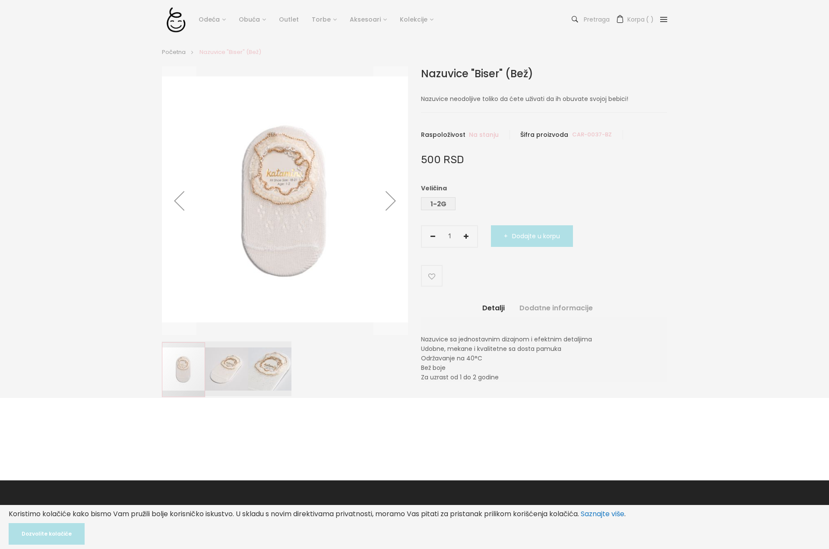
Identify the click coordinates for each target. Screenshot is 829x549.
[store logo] (176, 19)
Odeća (209, 19)
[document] (414, 527)
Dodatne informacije (556, 308)
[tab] (493, 311)
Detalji (493, 308)
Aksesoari (365, 19)
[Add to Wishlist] (432, 276)
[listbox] (544, 204)
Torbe (321, 19)
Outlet (289, 19)
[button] (179, 200)
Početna (174, 52)
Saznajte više (602, 514)
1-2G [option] (438, 203)
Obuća (249, 19)
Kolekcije (413, 19)
